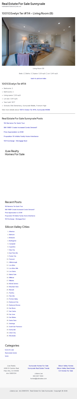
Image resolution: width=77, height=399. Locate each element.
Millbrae (11, 277)
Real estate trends (11, 353)
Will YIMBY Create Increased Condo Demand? (20, 209)
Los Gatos (12, 271)
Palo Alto (12, 296)
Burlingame (12, 241)
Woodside (12, 336)
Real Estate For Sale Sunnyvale (23, 4)
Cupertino (12, 247)
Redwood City (13, 302)
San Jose (12, 314)
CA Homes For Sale (66, 371)
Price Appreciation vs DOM (13, 213)
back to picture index (38, 78)
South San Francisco (15, 326)
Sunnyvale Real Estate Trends (38, 368)
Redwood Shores (14, 305)
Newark (11, 290)
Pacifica (11, 293)
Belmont (11, 234)
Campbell (12, 244)
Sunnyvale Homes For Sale (38, 366)
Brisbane (12, 238)
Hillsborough (13, 262)
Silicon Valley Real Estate (66, 368)
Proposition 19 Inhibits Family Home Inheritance (20, 216)
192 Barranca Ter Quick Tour (14, 206)
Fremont (12, 259)
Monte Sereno (13, 283)
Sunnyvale (12, 330)
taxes (7, 356)
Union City (12, 333)
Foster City (12, 256)
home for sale (9, 350)
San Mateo (12, 317)
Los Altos (12, 265)
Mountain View (13, 287)
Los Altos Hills (13, 268)
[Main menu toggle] (73, 5)
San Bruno (12, 308)
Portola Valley (13, 299)
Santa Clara (12, 320)
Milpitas (11, 280)
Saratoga (12, 323)
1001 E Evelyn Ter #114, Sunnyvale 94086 (35, 110)
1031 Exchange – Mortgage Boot (15, 219)
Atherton (12, 231)
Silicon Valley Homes (65, 366)
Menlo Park (12, 274)
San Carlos (12, 311)
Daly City (12, 250)
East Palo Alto (13, 253)
